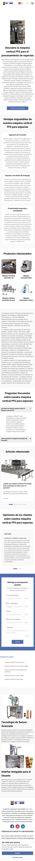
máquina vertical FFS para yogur (13, 679)
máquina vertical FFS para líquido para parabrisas (15, 671)
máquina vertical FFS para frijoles (14, 675)
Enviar (17, 642)
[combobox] (10, 606)
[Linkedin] (23, 826)
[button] (11, 504)
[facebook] (12, 826)
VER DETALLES (8, 266)
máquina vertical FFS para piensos (14, 662)
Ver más (5, 498)
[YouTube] (17, 826)
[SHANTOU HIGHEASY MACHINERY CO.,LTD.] (7, 3)
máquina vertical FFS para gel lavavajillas (16, 666)
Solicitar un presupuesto (18, 108)
